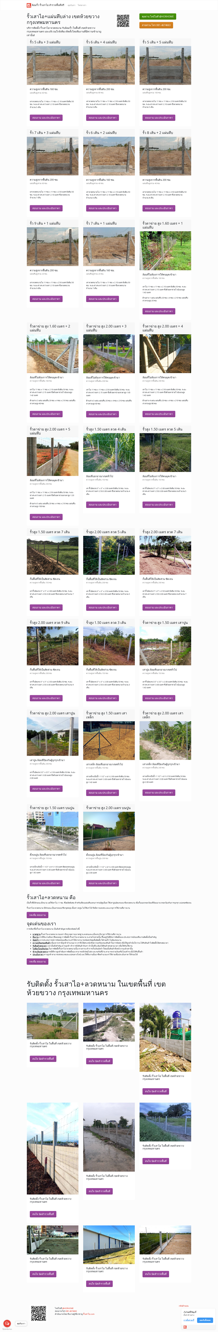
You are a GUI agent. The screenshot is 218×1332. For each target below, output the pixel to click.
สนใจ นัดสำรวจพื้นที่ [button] (43, 1058)
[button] (123, 20)
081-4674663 (71, 1311)
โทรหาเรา (82, 5)
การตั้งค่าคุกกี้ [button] (189, 1320)
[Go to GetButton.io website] (7, 1329)
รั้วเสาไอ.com (88, 1314)
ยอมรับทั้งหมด (205, 1320)
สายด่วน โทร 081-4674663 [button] (156, 25)
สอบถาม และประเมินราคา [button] (46, 117)
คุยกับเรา (71, 5)
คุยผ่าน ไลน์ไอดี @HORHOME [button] (158, 16)
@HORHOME (68, 1308)
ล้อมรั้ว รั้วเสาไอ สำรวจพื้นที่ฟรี (47, 5)
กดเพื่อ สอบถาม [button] (37, 915)
